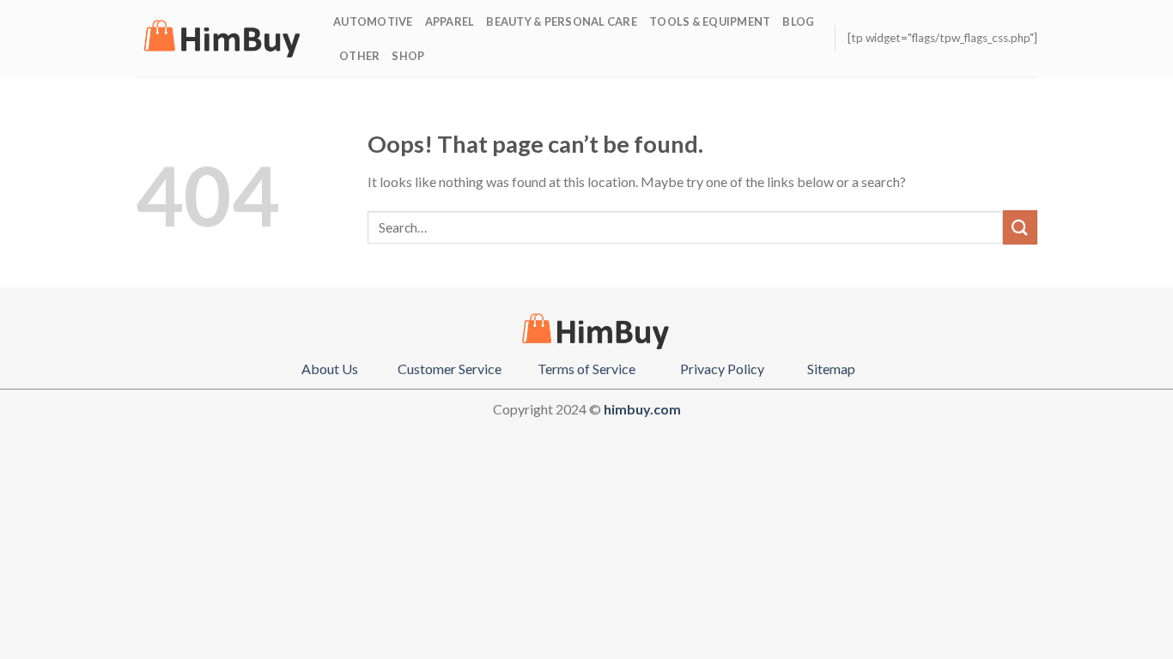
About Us (329, 368)
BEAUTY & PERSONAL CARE (561, 21)
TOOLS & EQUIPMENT (709, 21)
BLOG (798, 21)
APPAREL (450, 21)
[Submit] (1020, 227)
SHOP (408, 56)
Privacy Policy (722, 368)
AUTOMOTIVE (373, 21)
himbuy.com (642, 409)
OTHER (359, 56)
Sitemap (831, 368)
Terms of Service (586, 368)
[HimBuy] (221, 38)
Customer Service (449, 368)
